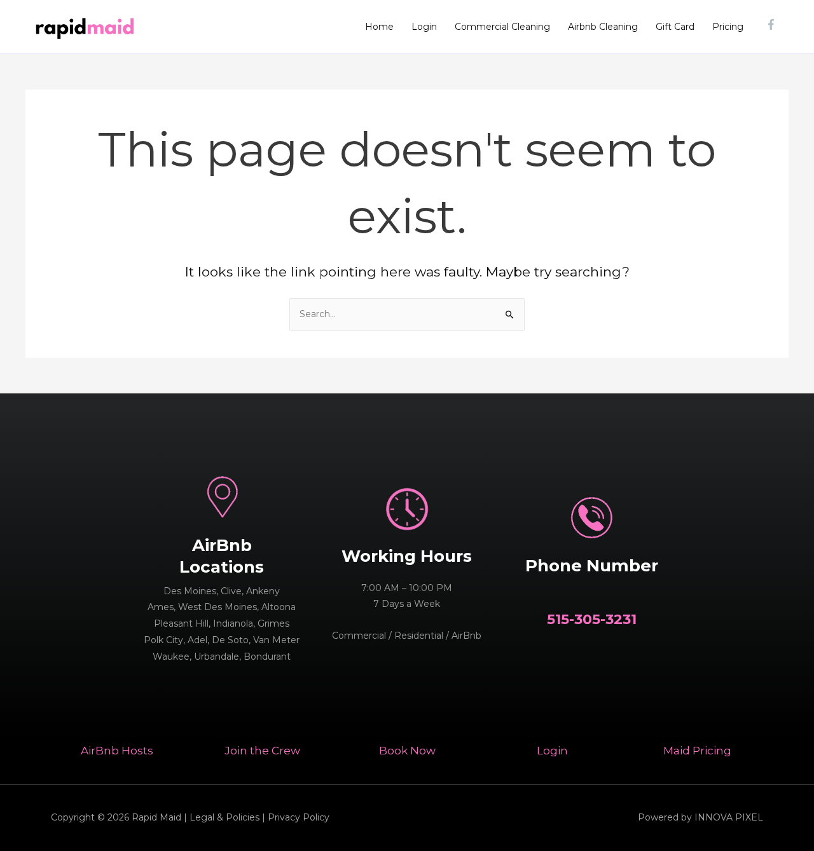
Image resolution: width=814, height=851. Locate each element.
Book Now (407, 750)
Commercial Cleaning (502, 26)
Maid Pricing (697, 750)
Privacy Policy (298, 817)
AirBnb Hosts (117, 750)
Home (379, 26)
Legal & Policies (224, 817)
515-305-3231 (592, 619)
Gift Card (675, 26)
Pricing (727, 26)
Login (424, 26)
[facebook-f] (773, 24)
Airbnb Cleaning (603, 26)
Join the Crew (262, 750)
